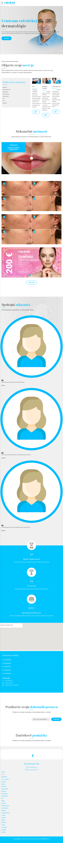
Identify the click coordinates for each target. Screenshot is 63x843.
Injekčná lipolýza (4, 819)
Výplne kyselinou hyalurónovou (5, 786)
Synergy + (4, 810)
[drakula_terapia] (36, 81)
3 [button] (33, 275)
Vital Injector (5, 793)
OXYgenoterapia (5, 812)
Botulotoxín (4, 776)
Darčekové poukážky (4, 828)
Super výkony (5, 808)
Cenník (3, 824)
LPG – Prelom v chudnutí (5, 780)
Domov (3, 772)
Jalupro (3, 815)
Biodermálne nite (5, 797)
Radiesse (4, 791)
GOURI (3, 800)
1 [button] (27, 275)
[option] (36, 97)
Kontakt (3, 832)
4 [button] (36, 275)
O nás (3, 774)
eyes (4, 803)
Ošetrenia (4, 822)
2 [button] (30, 275)
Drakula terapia (5, 805)
